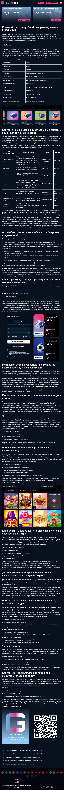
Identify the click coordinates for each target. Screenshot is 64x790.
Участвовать (25, 20)
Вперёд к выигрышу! (15, 732)
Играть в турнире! (54, 20)
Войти (41, 2)
